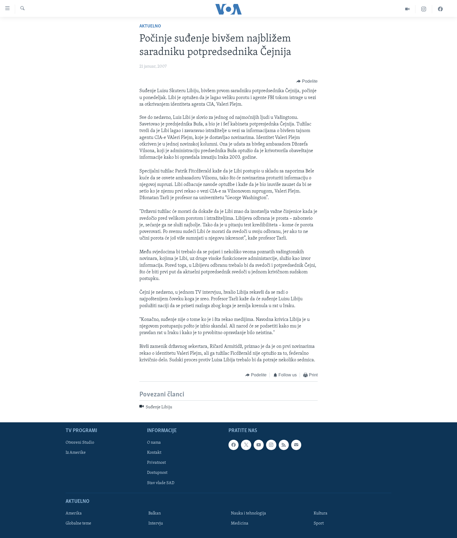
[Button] (307, 81)
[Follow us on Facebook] (234, 445)
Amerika (74, 513)
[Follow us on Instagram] (271, 445)
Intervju (155, 523)
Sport (319, 523)
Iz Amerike (76, 453)
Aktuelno (150, 26)
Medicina (239, 523)
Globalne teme (78, 523)
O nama (154, 443)
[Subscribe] (296, 445)
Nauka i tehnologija (248, 513)
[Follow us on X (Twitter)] (246, 445)
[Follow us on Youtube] (259, 445)
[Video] (407, 9)
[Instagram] (423, 9)
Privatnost (156, 463)
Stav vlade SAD (160, 483)
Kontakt (154, 453)
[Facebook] (440, 9)
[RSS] (284, 445)
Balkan (154, 513)
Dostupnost (157, 473)
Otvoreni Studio (80, 443)
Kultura (320, 513)
